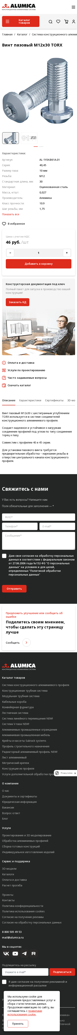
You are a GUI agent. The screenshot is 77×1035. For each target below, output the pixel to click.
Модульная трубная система (20, 696)
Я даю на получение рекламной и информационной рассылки (38, 983)
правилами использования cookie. (24, 1012)
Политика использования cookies (23, 911)
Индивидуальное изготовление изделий (28, 852)
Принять (18, 1023)
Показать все (10, 214)
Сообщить (13, 642)
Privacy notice (66, 773)
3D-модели (9, 868)
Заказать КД (17, 302)
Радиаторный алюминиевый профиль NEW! (29, 752)
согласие (28, 555)
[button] (36, 146)
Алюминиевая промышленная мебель (26, 735)
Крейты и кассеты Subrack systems (24, 740)
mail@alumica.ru (13, 937)
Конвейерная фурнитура (18, 707)
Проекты (7, 895)
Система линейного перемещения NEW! (27, 718)
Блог (5, 818)
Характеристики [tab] (30, 400)
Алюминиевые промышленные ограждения (29, 729)
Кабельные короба (14, 701)
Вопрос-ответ (11, 813)
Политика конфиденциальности (22, 906)
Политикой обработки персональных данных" (35, 572)
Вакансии (8, 807)
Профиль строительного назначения (25, 746)
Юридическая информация (19, 802)
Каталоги (8, 874)
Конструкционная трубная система (24, 690)
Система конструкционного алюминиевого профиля (35, 685)
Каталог (22, 34)
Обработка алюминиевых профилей (25, 841)
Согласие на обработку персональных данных (31, 922)
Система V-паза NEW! (15, 724)
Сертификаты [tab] (54, 400)
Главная (7, 34)
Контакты (8, 900)
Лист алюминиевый (14, 757)
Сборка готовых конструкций (21, 846)
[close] (75, 773)
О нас (5, 790)
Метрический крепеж (15, 763)
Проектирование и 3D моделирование (26, 835)
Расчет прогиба (12, 885)
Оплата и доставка (14, 879)
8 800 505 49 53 (11, 932)
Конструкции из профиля (18, 768)
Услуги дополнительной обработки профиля (31, 774)
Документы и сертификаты (19, 796)
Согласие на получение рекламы (23, 917)
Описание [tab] (8, 400)
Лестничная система (15, 713)
